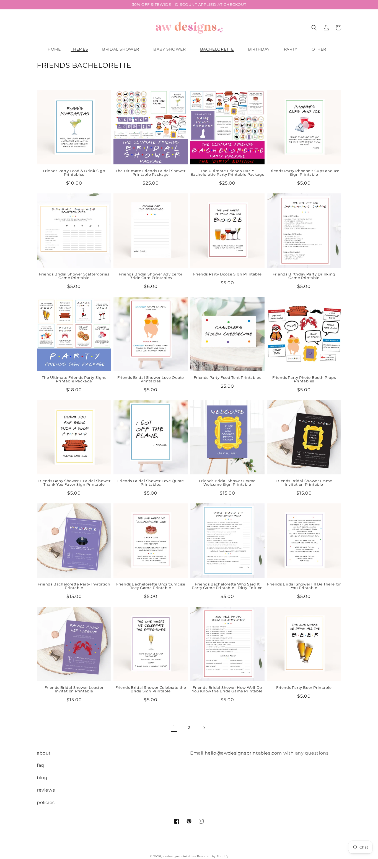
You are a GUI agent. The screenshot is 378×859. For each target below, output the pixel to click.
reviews (46, 790)
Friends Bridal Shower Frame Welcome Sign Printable (227, 482)
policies (46, 802)
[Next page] (204, 728)
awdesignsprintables (179, 856)
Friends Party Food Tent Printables (227, 377)
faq (40, 765)
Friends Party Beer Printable (304, 687)
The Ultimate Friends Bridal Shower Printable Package (150, 172)
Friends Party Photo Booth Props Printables (304, 379)
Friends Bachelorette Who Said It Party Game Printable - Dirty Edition (227, 586)
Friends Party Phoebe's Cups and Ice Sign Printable (304, 172)
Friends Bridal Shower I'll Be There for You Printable (304, 586)
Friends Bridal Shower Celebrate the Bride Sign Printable (150, 689)
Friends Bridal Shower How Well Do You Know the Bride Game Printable (227, 689)
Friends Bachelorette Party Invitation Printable (74, 586)
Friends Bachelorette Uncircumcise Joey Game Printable (150, 586)
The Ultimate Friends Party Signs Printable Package (74, 379)
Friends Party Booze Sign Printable (227, 274)
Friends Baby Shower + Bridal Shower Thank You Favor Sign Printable (74, 482)
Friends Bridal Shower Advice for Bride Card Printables (150, 276)
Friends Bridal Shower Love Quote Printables (150, 379)
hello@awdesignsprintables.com (243, 753)
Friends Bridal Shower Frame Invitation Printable (304, 482)
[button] (82, 49)
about (44, 753)
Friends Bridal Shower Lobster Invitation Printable (74, 689)
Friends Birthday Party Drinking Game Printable (304, 276)
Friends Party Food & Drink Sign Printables (74, 172)
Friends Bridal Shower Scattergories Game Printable (74, 276)
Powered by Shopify (212, 856)
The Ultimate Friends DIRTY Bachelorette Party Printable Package (227, 172)
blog (42, 777)
